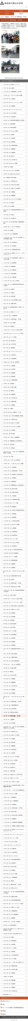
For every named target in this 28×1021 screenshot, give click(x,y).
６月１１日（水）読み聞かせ (9, 355)
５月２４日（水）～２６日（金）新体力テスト (13, 962)
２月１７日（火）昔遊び (8, 202)
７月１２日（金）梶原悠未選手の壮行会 (12, 575)
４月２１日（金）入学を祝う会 (10, 990)
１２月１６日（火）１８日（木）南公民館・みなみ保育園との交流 (13, 238)
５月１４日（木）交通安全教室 (10, 145)
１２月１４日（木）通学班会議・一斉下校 (12, 808)
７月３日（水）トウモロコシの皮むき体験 (12, 598)
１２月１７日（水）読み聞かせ (10, 242)
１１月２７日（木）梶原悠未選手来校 (11, 249)
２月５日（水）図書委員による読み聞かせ (12, 440)
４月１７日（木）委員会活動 (9, 401)
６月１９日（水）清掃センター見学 (11, 609)
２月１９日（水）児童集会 (9, 430)
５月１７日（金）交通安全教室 (10, 657)
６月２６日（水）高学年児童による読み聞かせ (13, 605)
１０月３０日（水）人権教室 (9, 528)
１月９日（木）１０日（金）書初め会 (11, 460)
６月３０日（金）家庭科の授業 (10, 896)
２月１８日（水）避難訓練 (9, 195)
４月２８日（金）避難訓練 (9, 980)
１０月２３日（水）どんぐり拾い (10, 538)
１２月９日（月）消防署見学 (9, 481)
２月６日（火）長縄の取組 (9, 770)
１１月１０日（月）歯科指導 (9, 262)
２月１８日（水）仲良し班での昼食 (11, 184)
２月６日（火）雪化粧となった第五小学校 (12, 774)
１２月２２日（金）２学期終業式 (10, 800)
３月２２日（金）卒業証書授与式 (10, 705)
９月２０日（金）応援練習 (9, 563)
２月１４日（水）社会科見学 (9, 749)
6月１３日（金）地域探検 (9, 347)
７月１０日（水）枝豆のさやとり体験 (11, 586)
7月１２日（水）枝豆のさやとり (10, 888)
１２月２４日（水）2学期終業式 (10, 233)
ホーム (7, 11)
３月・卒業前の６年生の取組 (9, 177)
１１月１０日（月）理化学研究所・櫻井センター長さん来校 (13, 258)
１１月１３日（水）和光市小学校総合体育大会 (13, 510)
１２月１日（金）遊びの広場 (9, 811)
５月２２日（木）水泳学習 (9, 369)
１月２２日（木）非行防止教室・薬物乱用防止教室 (13, 222)
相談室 (4, 1014)
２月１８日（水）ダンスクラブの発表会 (12, 199)
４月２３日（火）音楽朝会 (9, 689)
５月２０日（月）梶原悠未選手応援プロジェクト (13, 649)
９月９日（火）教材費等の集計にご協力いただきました (13, 308)
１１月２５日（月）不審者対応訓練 (11, 499)
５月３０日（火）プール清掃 (9, 948)
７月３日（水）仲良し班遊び (9, 595)
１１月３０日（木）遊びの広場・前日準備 (12, 815)
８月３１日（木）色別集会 (9, 870)
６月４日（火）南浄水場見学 (9, 623)
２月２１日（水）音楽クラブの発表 (11, 735)
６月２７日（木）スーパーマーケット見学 (12, 602)
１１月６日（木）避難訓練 (9, 266)
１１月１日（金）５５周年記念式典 (11, 520)
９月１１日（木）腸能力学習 (9, 303)
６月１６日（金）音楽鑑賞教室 (10, 910)
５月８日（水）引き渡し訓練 (9, 668)
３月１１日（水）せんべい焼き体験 (11, 170)
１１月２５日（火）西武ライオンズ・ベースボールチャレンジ (13, 254)
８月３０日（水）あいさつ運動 (10, 873)
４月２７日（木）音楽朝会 (9, 983)
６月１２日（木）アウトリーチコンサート (12, 351)
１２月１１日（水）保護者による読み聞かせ (13, 474)
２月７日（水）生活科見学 (9, 763)
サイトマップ (14, 1019)
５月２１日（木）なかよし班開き (10, 131)
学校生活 (21, 13)
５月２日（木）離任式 (8, 671)
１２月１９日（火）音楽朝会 (9, 804)
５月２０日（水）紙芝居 (8, 134)
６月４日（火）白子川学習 (9, 627)
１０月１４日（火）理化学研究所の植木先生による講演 (13, 285)
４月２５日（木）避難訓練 (9, 682)
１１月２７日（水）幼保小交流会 (10, 492)
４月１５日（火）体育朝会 (9, 405)
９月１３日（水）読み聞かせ (9, 863)
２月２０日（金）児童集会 (9, 191)
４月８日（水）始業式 (8, 166)
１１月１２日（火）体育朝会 (9, 513)
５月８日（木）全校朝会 (8, 383)
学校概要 (21, 11)
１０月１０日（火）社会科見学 (10, 852)
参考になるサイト (7, 1001)
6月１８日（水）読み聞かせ (9, 340)
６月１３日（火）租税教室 (9, 918)
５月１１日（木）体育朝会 (9, 973)
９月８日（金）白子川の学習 (9, 866)
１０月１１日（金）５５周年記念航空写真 (12, 549)
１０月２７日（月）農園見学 (9, 270)
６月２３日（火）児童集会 (9, 98)
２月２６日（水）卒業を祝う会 (10, 419)
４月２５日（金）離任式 (8, 390)
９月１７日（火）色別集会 (9, 567)
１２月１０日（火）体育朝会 (9, 478)
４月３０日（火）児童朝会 (9, 678)
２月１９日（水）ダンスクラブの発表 (11, 426)
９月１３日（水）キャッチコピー (10, 855)
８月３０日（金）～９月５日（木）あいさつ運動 (13, 571)
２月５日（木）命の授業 (8, 206)
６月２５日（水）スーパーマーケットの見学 (13, 333)
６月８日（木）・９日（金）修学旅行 (11, 921)
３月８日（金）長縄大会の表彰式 (10, 712)
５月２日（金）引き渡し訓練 (9, 387)
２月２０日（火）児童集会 (9, 738)
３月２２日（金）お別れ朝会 (9, 708)
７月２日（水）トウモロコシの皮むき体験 (12, 329)
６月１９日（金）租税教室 (9, 106)
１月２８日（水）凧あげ (8, 214)
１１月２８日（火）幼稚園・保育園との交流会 (13, 825)
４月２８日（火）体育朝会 (9, 152)
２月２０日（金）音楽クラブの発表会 (11, 188)
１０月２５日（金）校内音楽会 (10, 535)
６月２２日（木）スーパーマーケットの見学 (13, 903)
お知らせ (7, 13)
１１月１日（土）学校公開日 (9, 273)
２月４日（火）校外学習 (8, 444)
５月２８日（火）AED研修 (9, 638)
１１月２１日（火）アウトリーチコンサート (13, 834)
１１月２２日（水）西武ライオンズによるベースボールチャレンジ (13, 830)
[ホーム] (14, 3)
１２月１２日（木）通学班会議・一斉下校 (12, 470)
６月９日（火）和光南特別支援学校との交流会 (13, 120)
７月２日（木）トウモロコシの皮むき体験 (12, 95)
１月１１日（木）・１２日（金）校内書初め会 (13, 790)
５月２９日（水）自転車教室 (9, 634)
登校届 (4, 1010)
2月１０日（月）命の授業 (9, 433)
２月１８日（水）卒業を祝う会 (10, 181)
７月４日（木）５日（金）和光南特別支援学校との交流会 (13, 591)
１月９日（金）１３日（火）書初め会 (11, 226)
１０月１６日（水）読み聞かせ (10, 546)
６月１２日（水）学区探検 (9, 616)
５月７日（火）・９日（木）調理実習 (11, 664)
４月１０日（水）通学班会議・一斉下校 (12, 701)
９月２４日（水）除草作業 (9, 296)
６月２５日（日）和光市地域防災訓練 (11, 900)
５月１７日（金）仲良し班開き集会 (11, 660)
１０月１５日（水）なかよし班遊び (11, 280)
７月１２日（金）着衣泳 (8, 579)
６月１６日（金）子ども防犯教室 (10, 914)
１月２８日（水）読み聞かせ (9, 218)
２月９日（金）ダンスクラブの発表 (11, 756)
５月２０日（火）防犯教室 (9, 376)
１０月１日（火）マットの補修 (10, 556)
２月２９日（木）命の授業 (9, 723)
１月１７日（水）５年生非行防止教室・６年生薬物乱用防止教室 (13, 786)
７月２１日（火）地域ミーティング (11, 84)
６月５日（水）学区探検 (8, 620)
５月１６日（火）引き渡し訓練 (10, 969)
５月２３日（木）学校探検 (9, 645)
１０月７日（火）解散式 (8, 289)
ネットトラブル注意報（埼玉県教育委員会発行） (14, 1007)
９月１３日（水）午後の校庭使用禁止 (11, 859)
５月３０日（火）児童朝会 (9, 951)
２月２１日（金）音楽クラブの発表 (11, 423)
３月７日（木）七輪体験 (8, 719)
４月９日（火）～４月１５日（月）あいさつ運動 (13, 697)
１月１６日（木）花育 (8, 456)
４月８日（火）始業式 (8, 408)
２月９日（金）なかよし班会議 (10, 760)
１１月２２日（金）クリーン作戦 (10, 503)
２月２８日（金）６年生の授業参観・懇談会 (13, 415)
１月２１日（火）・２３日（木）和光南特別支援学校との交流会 (13, 452)
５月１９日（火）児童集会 (9, 138)
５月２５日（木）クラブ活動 (9, 958)
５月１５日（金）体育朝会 (9, 141)
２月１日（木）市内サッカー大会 (10, 778)
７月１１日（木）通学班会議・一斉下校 (12, 583)
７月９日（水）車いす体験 (9, 322)
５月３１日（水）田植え (8, 937)
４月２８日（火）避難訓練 (9, 149)
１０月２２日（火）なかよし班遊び (11, 542)
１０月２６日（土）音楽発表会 (10, 531)
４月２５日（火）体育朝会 (9, 987)
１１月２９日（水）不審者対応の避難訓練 (12, 822)
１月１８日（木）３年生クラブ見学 (11, 781)
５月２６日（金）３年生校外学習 (10, 955)
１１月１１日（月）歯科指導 (9, 517)
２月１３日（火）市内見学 (9, 753)
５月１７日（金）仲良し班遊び (10, 653)
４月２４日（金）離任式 (8, 156)
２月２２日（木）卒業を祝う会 (10, 731)
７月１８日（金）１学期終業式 (10, 315)
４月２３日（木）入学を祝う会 (10, 159)
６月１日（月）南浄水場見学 (9, 127)
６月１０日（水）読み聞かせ (9, 116)
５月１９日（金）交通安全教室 (10, 965)
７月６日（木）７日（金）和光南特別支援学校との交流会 (13, 892)
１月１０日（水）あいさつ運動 (10, 793)
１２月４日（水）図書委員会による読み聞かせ (13, 485)
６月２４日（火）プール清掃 (9, 337)
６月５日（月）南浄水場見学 (9, 925)
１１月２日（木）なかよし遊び (10, 841)
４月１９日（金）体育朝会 (9, 693)
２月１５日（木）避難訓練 (9, 745)
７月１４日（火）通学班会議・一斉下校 (12, 91)
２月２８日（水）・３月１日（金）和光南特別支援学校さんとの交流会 (13, 727)
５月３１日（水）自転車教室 (9, 940)
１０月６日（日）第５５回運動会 (10, 553)
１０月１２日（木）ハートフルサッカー (12, 845)
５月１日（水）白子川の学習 (9, 675)
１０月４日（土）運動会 (8, 292)
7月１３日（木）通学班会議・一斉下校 (12, 884)
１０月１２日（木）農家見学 (9, 848)
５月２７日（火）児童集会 (9, 365)
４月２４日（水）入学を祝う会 (10, 685)
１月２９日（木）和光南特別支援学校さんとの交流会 (13, 210)
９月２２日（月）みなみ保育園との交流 (12, 300)
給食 (4, 1004)
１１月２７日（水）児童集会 (9, 495)
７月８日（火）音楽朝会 (8, 326)
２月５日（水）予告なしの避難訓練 (11, 437)
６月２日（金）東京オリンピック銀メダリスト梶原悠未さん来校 (13, 929)
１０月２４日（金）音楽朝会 (9, 277)
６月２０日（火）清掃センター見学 (11, 907)
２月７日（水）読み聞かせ (9, 767)
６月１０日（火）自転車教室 (9, 358)
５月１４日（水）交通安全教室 (10, 380)
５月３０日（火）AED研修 (9, 944)
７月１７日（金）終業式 (8, 88)
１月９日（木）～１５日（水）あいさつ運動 (13, 463)
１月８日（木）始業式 (8, 230)
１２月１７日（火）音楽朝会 (9, 467)
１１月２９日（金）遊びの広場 (10, 488)
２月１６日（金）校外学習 (9, 742)
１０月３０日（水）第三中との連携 (11, 524)
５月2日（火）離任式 (8, 976)
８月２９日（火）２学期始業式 (10, 877)
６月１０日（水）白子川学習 (9, 113)
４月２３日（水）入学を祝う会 (10, 397)
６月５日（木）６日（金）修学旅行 (11, 362)
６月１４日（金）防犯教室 (9, 613)
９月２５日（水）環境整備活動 (10, 560)
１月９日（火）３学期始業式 (9, 797)
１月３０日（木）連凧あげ (9, 448)
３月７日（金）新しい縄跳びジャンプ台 (12, 412)
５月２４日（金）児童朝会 (9, 641)
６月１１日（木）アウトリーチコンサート (12, 109)
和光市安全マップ (7, 994)
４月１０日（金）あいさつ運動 (10, 163)
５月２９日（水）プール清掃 (9, 630)
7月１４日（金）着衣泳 (8, 880)
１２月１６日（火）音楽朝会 (9, 245)
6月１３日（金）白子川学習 (9, 344)
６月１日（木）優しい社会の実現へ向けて (12, 933)
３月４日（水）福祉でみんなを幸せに (11, 174)
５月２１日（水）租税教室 (9, 372)
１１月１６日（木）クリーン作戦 (10, 838)
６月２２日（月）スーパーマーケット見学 (12, 102)
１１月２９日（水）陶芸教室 (9, 818)
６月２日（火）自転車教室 (9, 123)
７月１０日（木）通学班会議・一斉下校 (12, 319)
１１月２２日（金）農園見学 (9, 506)
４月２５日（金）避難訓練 (9, 394)
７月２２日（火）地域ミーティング (11, 312)
